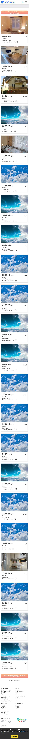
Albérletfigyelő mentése (14, 680)
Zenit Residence (18, 698)
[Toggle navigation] (26, 2)
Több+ (2, 693)
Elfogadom (14, 736)
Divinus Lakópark (19, 700)
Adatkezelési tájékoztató (5, 691)
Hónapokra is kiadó (4, 714)
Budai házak (18, 706)
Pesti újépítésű (3, 707)
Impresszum (3, 692)
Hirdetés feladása (4, 697)
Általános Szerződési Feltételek (6, 690)
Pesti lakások (3, 705)
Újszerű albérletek (4, 712)
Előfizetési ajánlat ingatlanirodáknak (4, 699)
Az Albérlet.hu (18, 692)
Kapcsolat (17, 690)
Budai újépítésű (18, 707)
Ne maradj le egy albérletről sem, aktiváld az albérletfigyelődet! (14, 12)
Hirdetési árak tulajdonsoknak (6, 701)
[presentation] (2, 25)
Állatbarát (3, 713)
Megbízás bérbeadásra (19, 691)
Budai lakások (18, 705)
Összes (17, 697)
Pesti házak (3, 706)
